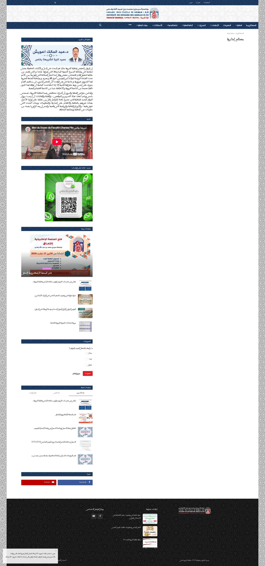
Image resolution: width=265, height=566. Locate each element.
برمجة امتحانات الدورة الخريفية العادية (63, 323)
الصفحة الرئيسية (251, 25)
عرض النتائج (76, 373)
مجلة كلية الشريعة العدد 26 (132, 540)
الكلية (239, 25)
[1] (55, 3)
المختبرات (202, 25)
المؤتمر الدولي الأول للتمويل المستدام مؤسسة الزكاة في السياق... (55, 309)
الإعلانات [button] (215, 25)
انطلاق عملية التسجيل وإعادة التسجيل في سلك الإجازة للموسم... (55, 428)
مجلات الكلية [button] (142, 25)
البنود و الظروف (61, 560)
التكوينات (206, 2)
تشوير (191, 2)
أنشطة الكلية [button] (188, 25)
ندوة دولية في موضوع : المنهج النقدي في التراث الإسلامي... (55, 296)
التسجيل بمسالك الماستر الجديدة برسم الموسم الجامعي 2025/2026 (53, 442)
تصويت (88, 373)
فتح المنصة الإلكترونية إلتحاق (66, 415)
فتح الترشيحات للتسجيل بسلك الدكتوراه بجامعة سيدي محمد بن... (53, 456)
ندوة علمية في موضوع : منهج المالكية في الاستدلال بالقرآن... (127, 516)
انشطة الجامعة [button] (172, 25)
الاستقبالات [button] (157, 25)
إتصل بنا (198, 2)
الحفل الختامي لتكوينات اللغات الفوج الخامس (126, 527)
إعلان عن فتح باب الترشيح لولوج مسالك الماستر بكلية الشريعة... (54, 282)
